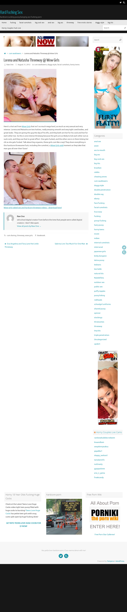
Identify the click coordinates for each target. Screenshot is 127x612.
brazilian (97, 168)
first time (98, 212)
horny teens (74, 65)
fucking (97, 216)
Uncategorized (100, 339)
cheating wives (100, 177)
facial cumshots (63, 65)
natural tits (99, 273)
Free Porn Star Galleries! (105, 534)
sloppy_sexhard (100, 455)
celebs (96, 172)
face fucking (99, 203)
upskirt (97, 344)
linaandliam (99, 442)
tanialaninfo (99, 460)
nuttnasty (98, 464)
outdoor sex (99, 282)
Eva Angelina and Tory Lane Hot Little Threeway (22, 245)
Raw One (10, 65)
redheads (98, 300)
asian (96, 146)
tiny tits (97, 331)
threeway (20, 235)
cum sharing (11, 235)
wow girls (29, 235)
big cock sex (99, 159)
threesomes (99, 322)
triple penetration (101, 335)
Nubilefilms (99, 278)
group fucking (100, 221)
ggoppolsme (99, 469)
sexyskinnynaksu (101, 446)
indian (96, 238)
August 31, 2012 (24, 65)
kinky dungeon (100, 256)
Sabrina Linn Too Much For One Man (70, 244)
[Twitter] (120, 2)
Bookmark (41, 235)
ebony (96, 199)
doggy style (52, 65)
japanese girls (100, 251)
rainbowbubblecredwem (104, 438)
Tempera (110, 561)
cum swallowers (15, 53)
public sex (98, 287)
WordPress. (120, 561)
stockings (98, 317)
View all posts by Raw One (29, 226)
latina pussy (99, 260)
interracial (98, 247)
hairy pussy (99, 225)
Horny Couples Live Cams (109, 432)
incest (96, 234)
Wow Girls (26, 126)
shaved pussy (99, 309)
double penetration (102, 190)
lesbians (97, 265)
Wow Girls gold (57, 145)
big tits (97, 163)
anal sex (97, 141)
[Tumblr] (124, 2)
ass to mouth (99, 150)
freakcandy (99, 477)
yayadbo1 (98, 451)
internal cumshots (102, 243)
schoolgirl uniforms (102, 304)
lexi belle (98, 269)
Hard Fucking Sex (11, 12)
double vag (99, 194)
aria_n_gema (99, 473)
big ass (97, 154)
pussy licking (99, 295)
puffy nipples (99, 291)
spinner (97, 313)
